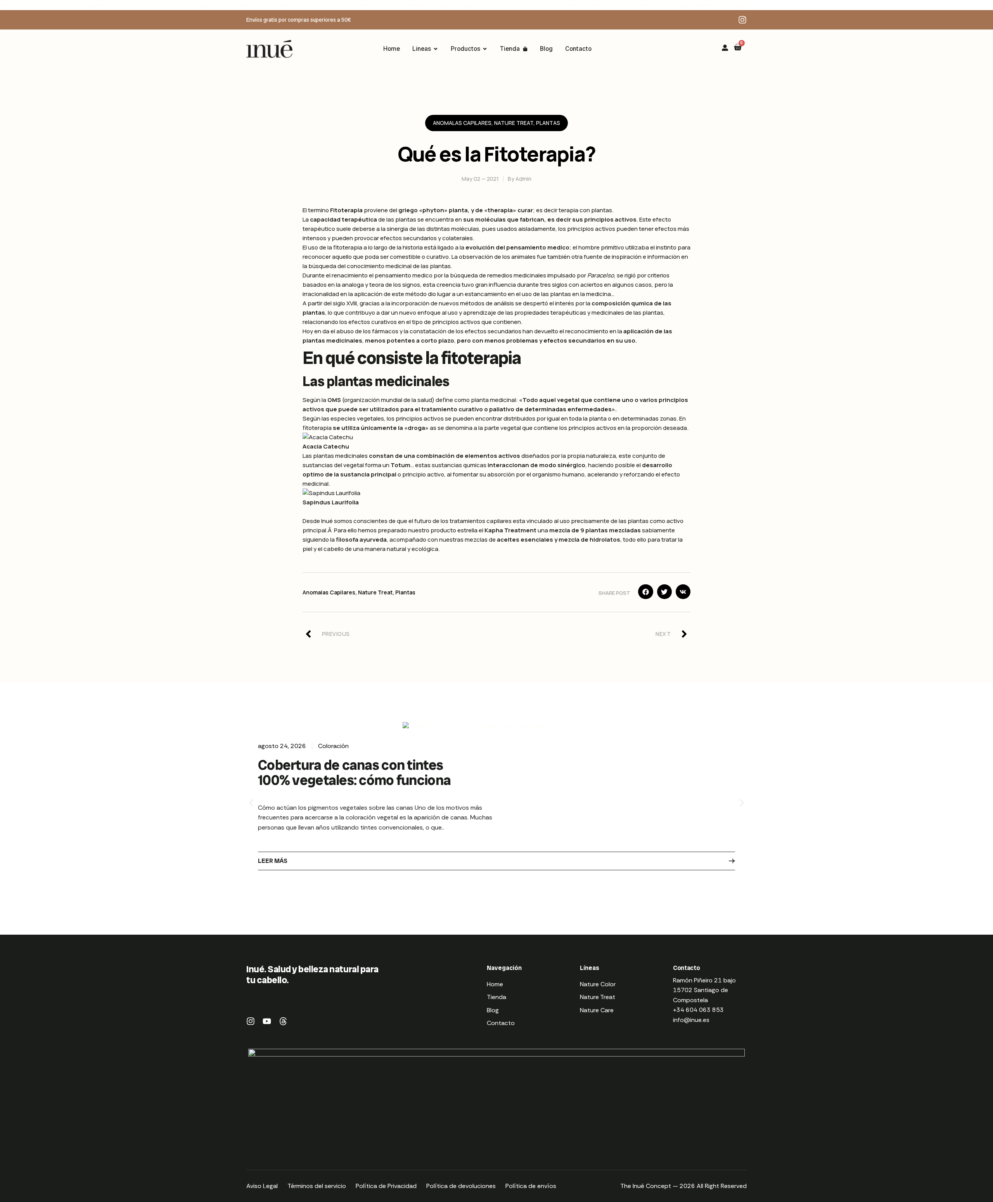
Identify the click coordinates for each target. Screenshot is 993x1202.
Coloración (333, 746)
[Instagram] (742, 20)
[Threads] (283, 1021)
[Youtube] (267, 1021)
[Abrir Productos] (485, 49)
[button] (645, 591)
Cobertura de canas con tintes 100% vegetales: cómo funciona (354, 773)
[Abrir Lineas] (435, 49)
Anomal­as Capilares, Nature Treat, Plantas (496, 122)
